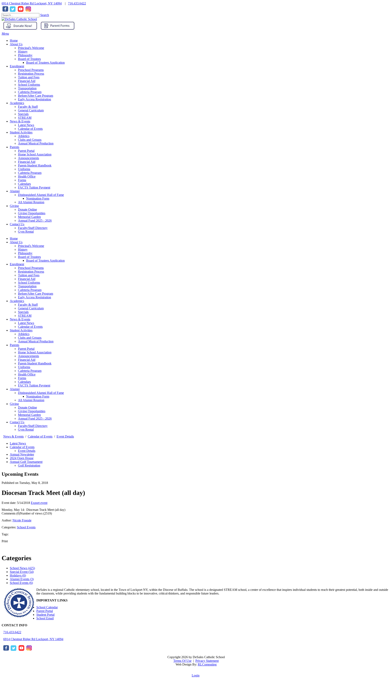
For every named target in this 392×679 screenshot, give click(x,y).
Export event (39, 503)
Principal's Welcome (31, 246)
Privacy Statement (207, 660)
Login (195, 675)
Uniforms (24, 367)
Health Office (27, 374)
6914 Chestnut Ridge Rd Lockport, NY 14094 (32, 3)
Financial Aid (26, 279)
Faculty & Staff (28, 304)
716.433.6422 (77, 3)
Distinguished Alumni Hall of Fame (41, 393)
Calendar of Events (30, 326)
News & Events (20, 319)
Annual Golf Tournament (26, 461)
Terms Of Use (182, 660)
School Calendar (47, 607)
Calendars (24, 381)
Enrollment (17, 264)
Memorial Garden (29, 415)
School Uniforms (29, 282)
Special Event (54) (22, 571)
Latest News (26, 323)
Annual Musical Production (35, 341)
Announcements (28, 356)
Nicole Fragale (21, 520)
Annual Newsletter (22, 454)
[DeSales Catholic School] (19, 19)
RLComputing (207, 664)
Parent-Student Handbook (34, 363)
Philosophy (25, 253)
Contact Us (17, 422)
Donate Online (27, 407)
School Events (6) (21, 583)
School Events (26, 527)
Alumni (15, 389)
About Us (16, 242)
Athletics (23, 334)
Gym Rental (26, 429)
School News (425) (22, 568)
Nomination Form (37, 396)
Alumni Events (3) (22, 579)
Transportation (27, 286)
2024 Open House (21, 458)
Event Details (26, 450)
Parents (14, 345)
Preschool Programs (31, 268)
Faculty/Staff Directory (33, 426)
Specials (23, 312)
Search (44, 15)
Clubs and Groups (29, 337)
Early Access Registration (34, 297)
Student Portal (45, 614)
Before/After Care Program (35, 293)
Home (14, 238)
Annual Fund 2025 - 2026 (35, 418)
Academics (17, 301)
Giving (14, 404)
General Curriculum (31, 308)
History (23, 249)
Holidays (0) (18, 575)
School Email (45, 618)
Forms (22, 378)
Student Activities (21, 330)
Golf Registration (29, 465)
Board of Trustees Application (45, 260)
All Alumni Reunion (31, 400)
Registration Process (31, 271)
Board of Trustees (29, 257)
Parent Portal (26, 348)
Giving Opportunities (31, 411)
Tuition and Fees (28, 275)
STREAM (24, 315)
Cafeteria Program (29, 290)
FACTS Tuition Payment (34, 385)
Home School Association (34, 352)
